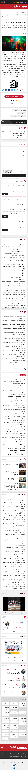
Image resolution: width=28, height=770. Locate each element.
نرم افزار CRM (14, 718)
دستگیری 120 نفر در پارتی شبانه (17, 116)
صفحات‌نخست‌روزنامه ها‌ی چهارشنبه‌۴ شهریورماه (16, 657)
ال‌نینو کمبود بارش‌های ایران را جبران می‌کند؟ (12, 692)
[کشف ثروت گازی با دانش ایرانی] (23, 686)
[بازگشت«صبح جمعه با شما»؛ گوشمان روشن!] (22, 465)
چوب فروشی (14, 704)
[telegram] (15, 90)
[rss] (4, 763)
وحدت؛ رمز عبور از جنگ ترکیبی (12, 622)
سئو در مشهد (23, 718)
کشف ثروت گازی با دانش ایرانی (14, 688)
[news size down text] (8, 34)
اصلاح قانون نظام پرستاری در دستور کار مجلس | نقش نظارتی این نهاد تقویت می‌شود (11, 672)
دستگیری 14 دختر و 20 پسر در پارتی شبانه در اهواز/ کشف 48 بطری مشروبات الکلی (13, 132)
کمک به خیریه (6, 722)
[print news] (3, 16)
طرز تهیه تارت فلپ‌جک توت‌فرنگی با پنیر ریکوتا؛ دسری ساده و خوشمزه (13, 370)
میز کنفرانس (6, 738)
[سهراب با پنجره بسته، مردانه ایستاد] (23, 678)
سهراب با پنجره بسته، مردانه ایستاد (14, 680)
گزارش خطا (13, 100)
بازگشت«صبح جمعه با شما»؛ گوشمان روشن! (10, 465)
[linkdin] (6, 90)
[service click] (14, 2)
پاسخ (5, 194)
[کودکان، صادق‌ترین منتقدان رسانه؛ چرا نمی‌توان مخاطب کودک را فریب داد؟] (22, 479)
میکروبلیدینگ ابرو (14, 726)
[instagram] (8, 763)
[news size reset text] (5, 34)
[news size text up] (3, 34)
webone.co (6, 718)
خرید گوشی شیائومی (6, 708)
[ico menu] (3, 6)
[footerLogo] (18, 747)
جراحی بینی (15, 707)
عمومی (18, 12)
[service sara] (21, 2)
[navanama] (25, 2)
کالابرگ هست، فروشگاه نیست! (12, 489)
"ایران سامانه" (18, 759)
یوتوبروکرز (7, 704)
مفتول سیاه (23, 731)
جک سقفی (23, 734)
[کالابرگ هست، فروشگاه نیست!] (22, 486)
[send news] (5, 16)
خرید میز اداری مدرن (14, 735)
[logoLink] (20, 6)
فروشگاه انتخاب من (23, 723)
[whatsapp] (17, 90)
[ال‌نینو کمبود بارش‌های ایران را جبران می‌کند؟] (23, 692)
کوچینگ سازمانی (14, 731)
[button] (18, 631)
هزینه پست (23, 713)
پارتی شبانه (16, 110)
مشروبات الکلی (21, 113)
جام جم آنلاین (18, 52)
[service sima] (17, 2)
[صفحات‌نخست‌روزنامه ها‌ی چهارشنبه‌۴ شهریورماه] (14, 647)
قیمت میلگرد (6, 734)
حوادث (23, 12)
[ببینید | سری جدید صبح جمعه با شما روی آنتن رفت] (14, 604)
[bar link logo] (3, 2)
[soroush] (3, 90)
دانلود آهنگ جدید (6, 714)
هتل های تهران (14, 722)
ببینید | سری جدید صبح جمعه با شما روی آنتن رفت (15, 613)
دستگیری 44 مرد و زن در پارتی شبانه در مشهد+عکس (14, 135)
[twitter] (12, 90)
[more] (4, 459)
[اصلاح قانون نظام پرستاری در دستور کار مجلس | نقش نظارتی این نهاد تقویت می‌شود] (23, 671)
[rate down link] (7, 188)
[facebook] (9, 90)
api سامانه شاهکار (24, 704)
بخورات (16, 713)
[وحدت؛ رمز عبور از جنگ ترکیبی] (21, 623)
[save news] (8, 16)
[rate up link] (3, 188)
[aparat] (19, 763)
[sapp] (23, 763)
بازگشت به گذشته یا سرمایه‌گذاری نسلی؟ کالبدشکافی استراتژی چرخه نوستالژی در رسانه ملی (10, 472)
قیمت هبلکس (6, 731)
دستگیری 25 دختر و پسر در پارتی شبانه (17, 137)
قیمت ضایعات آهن (6, 726)
